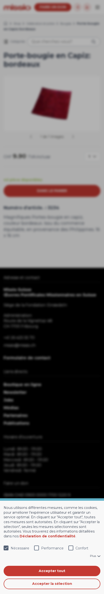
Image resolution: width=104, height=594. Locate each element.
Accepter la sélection (52, 583)
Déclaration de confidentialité (47, 536)
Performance (52, 548)
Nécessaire (20, 548)
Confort (81, 548)
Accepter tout (52, 571)
